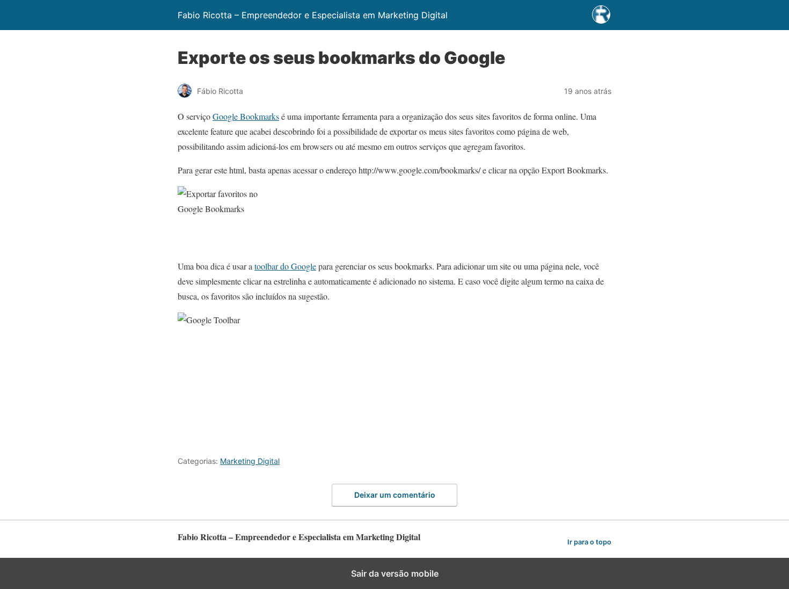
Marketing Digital (250, 461)
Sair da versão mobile (395, 573)
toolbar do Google (285, 266)
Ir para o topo (589, 542)
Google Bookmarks (246, 116)
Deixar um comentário (394, 494)
